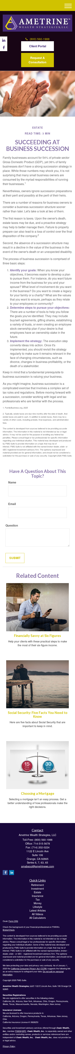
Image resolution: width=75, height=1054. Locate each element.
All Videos (37, 914)
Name (12, 482)
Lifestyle (37, 907)
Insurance (37, 896)
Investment (37, 888)
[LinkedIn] (11, 872)
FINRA (18, 1031)
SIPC (24, 1031)
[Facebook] (5, 872)
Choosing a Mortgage (37, 793)
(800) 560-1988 (40, 39)
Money (38, 903)
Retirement (37, 885)
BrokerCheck (9, 929)
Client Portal (37, 46)
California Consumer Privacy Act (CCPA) (29, 968)
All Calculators (37, 918)
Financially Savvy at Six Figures (37, 636)
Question (11, 525)
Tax (37, 899)
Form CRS (13, 921)
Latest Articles (37, 910)
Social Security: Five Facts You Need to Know (37, 714)
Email (12, 504)
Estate (37, 892)
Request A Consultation (37, 60)
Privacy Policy (9, 1046)
